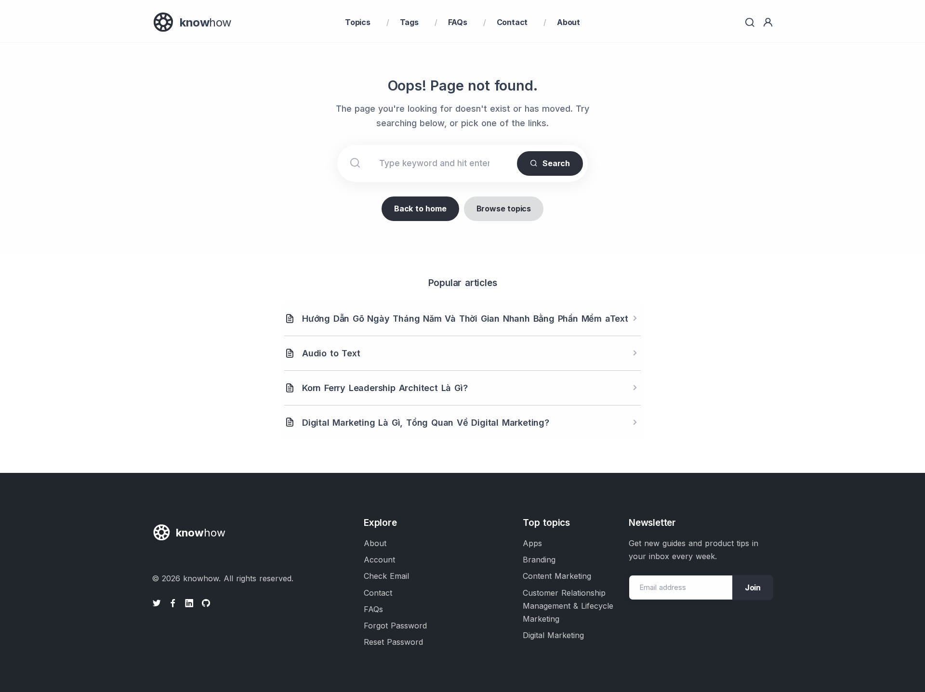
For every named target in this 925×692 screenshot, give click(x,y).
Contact (512, 22)
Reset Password (393, 642)
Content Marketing (557, 576)
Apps (532, 543)
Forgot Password (395, 625)
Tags (409, 22)
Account (379, 559)
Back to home (420, 208)
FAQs (457, 22)
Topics (357, 22)
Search (556, 163)
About (568, 22)
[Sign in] (768, 22)
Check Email (386, 576)
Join (753, 587)
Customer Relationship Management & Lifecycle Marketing (568, 606)
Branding (539, 559)
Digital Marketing (553, 635)
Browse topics (503, 208)
